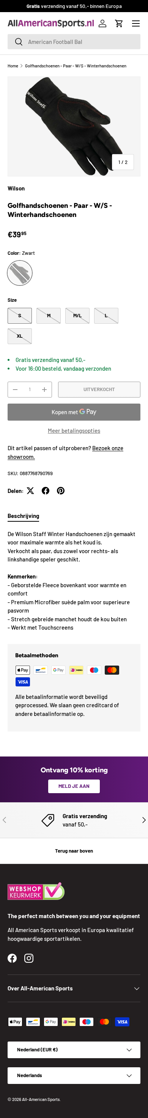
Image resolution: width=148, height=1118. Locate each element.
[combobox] (74, 41)
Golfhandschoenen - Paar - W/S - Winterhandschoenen (75, 65)
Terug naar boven (74, 851)
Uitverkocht (99, 389)
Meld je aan (74, 786)
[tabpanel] (74, 581)
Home (13, 65)
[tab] (23, 516)
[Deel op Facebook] (45, 490)
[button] (119, 23)
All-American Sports (41, 1099)
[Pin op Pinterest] (60, 490)
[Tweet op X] (30, 490)
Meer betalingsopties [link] (74, 430)
